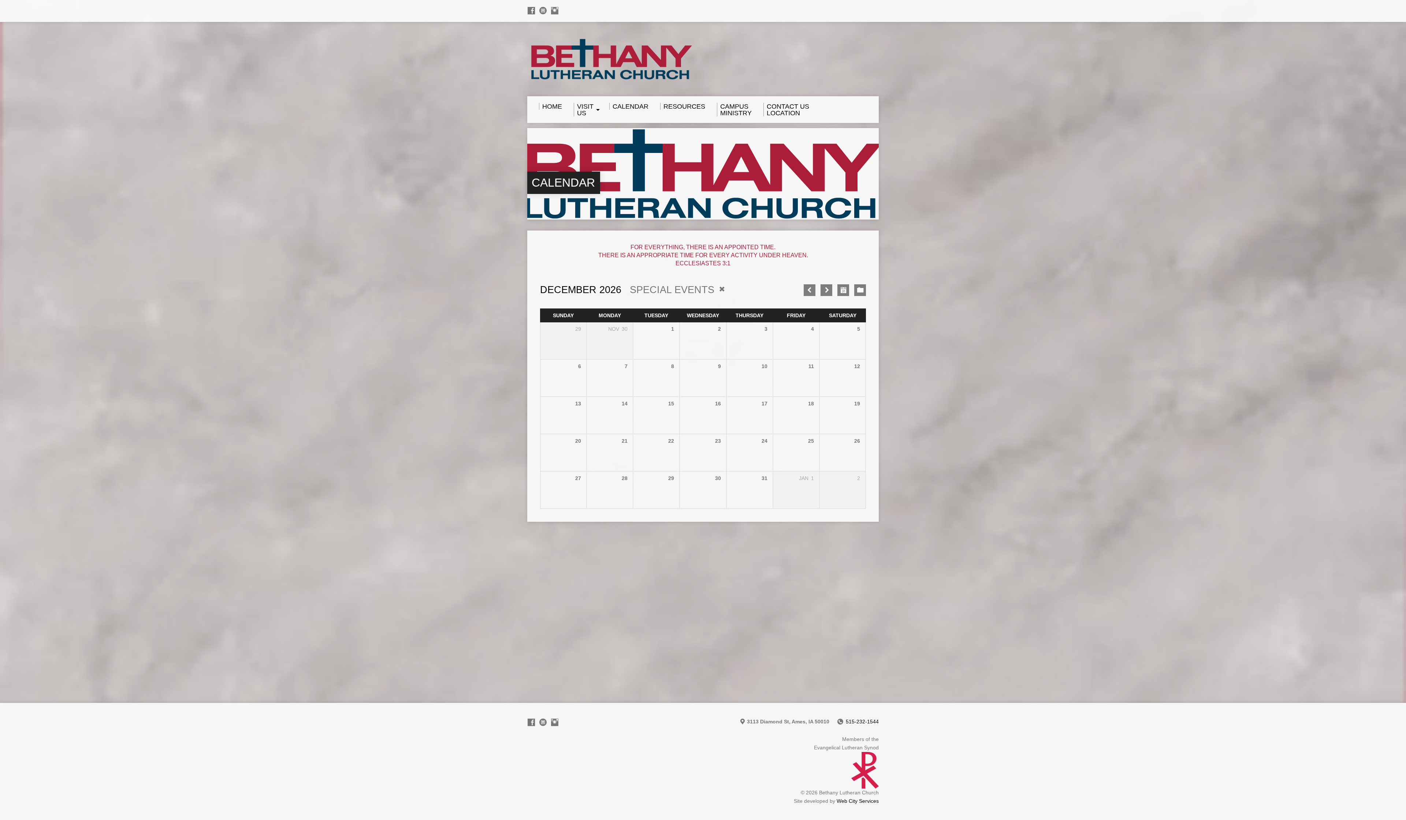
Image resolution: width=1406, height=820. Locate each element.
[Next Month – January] (826, 290)
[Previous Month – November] (809, 290)
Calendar (563, 182)
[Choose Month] (843, 290)
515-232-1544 (862, 721)
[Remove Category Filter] (722, 289)
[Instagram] (554, 10)
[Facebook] (531, 10)
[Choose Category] (860, 290)
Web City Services (858, 801)
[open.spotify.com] (543, 10)
